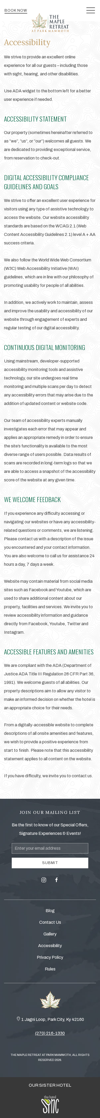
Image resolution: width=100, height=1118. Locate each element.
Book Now (16, 10)
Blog (50, 910)
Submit (50, 863)
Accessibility (50, 945)
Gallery (50, 934)
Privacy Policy (50, 957)
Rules (50, 969)
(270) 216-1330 (50, 1033)
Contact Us (50, 922)
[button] (90, 10)
